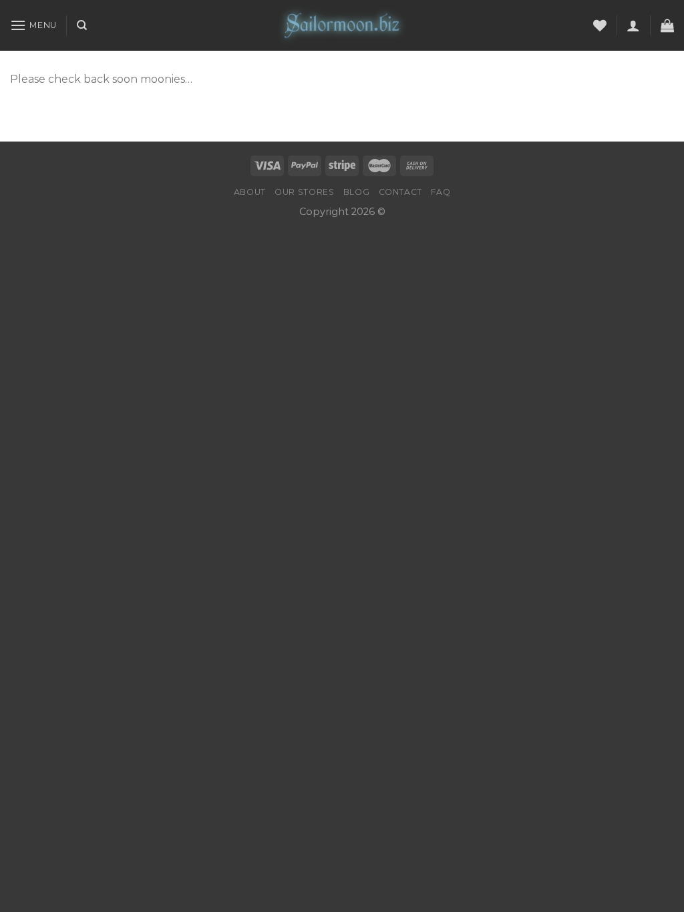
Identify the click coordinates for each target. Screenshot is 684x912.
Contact (400, 192)
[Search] (82, 25)
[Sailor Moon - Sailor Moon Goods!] (342, 25)
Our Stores (304, 192)
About (250, 192)
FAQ (440, 192)
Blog (356, 192)
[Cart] (667, 25)
